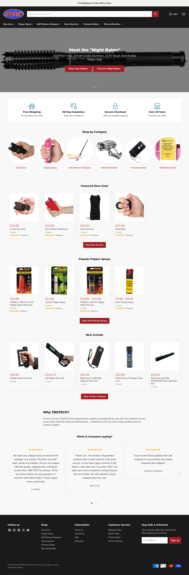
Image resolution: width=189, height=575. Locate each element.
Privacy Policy (114, 537)
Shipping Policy (115, 530)
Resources (79, 541)
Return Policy (114, 533)
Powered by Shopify (15, 567)
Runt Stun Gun (87, 229)
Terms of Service (115, 541)
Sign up (175, 540)
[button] (174, 14)
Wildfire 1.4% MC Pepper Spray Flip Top (92, 303)
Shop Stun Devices (94, 244)
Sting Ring (120, 229)
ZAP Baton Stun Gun (54, 378)
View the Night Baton (108, 68)
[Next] (179, 473)
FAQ (77, 537)
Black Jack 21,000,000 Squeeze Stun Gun (90, 379)
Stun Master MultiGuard (56, 229)
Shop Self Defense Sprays (94, 320)
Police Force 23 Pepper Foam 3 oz (129, 379)
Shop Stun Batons (78, 68)
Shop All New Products (94, 396)
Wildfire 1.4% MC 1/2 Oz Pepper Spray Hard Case (22, 303)
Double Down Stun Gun (21, 378)
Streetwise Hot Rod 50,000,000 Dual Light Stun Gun (164, 381)
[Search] (155, 14)
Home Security (71, 24)
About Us (79, 530)
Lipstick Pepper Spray (55, 302)
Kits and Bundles (112, 24)
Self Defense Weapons (48, 24)
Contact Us (79, 533)
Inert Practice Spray (125, 302)
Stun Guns (8, 24)
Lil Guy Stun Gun (18, 229)
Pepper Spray (25, 24)
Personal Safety (91, 24)
